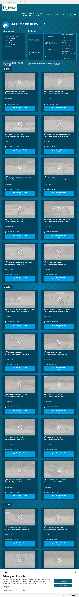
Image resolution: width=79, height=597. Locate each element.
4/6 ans (31, 14)
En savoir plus (63, 65)
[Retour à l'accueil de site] (9, 7)
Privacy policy (21, 590)
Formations (59, 14)
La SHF (18, 14)
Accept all (63, 581)
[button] (18, 14)
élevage (25, 14)
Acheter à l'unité (21, 108)
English (5, 572)
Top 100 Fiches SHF (39, 14)
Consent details (7, 590)
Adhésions (48, 14)
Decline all (63, 585)
